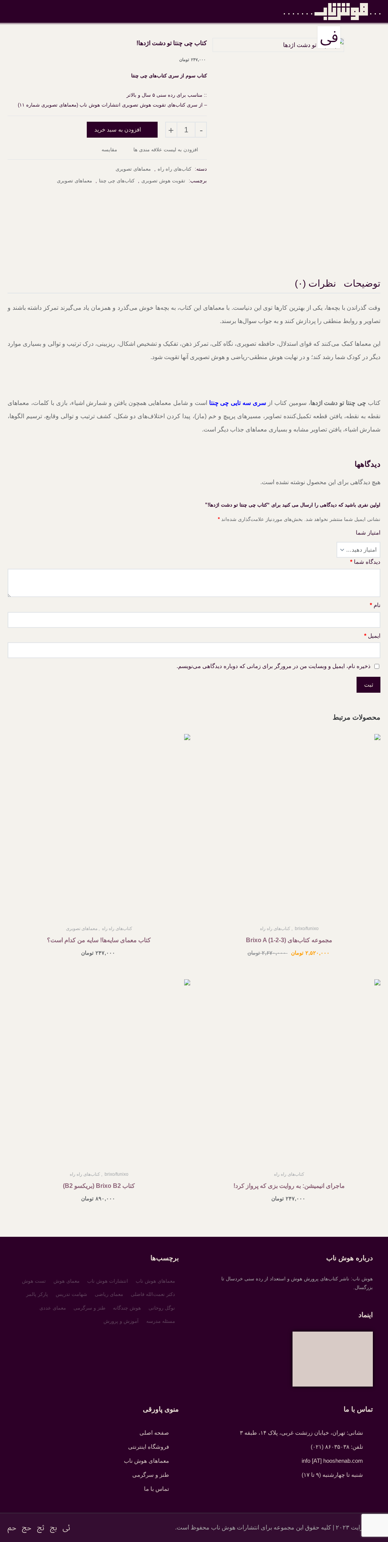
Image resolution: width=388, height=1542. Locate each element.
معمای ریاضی (109, 1294)
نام (375, 605)
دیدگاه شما (365, 561)
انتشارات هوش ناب (107, 1281)
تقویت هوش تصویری (163, 181)
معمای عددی (52, 1308)
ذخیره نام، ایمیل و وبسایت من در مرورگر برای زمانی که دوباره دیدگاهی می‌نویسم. (274, 666)
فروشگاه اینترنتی (148, 1446)
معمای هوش (66, 1281)
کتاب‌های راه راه (174, 169)
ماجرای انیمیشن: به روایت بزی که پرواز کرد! (289, 1186)
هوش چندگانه (127, 1308)
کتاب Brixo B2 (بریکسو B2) (99, 1186)
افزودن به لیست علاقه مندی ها (166, 149)
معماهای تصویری (133, 169)
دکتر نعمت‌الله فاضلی (153, 1294)
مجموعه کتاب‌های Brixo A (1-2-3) (289, 940)
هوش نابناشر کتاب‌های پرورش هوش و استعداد (332, 11)
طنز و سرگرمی (89, 1308)
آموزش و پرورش (121, 1321)
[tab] (362, 284)
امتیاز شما (368, 532)
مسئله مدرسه (160, 1321)
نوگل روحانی (162, 1308)
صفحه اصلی (154, 1432)
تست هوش (34, 1281)
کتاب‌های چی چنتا (117, 181)
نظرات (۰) (315, 283)
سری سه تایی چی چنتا (237, 403)
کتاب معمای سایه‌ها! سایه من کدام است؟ (99, 940)
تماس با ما (156, 1489)
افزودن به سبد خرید (117, 129)
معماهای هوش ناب (155, 1281)
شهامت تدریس (71, 1294)
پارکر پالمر (37, 1294)
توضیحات (362, 283)
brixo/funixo (307, 928)
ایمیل (372, 635)
